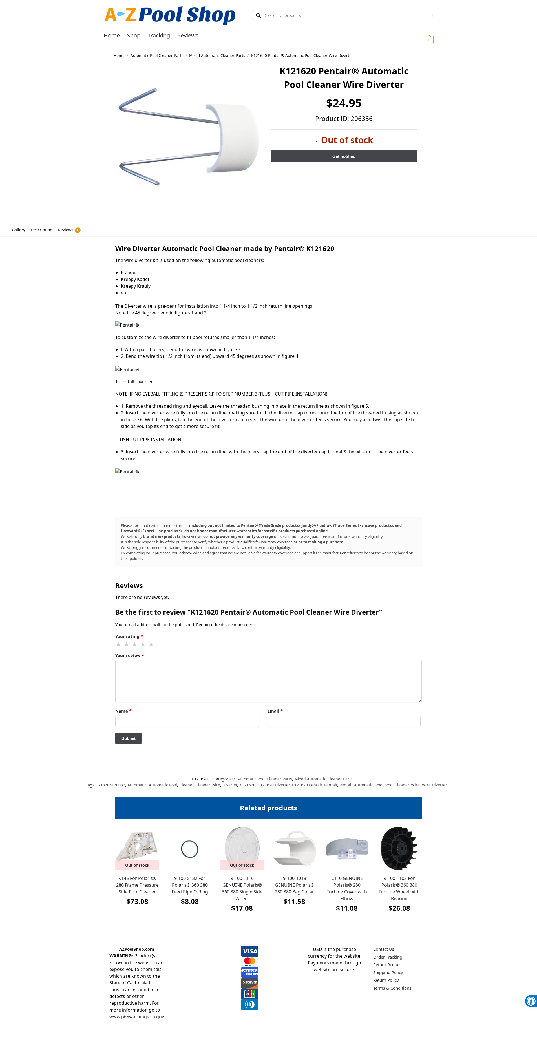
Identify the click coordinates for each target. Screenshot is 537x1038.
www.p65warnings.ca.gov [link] (136, 1016)
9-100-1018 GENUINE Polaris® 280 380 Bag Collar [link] (294, 885)
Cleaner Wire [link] (208, 785)
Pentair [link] (330, 785)
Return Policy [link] (386, 980)
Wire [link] (415, 785)
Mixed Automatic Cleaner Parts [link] (217, 55)
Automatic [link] (137, 785)
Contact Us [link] (383, 949)
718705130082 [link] (111, 785)
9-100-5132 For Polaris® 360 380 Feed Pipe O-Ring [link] (190, 885)
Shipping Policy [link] (388, 972)
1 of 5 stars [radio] (118, 644)
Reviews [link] (68, 229)
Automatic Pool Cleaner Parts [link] (157, 55)
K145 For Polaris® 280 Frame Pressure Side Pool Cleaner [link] (137, 885)
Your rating (129, 636)
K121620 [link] (247, 785)
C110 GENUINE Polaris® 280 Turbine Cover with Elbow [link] (347, 888)
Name (123, 711)
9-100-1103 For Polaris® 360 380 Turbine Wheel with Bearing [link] (399, 888)
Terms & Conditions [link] (392, 988)
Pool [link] (379, 785)
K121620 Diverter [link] (274, 785)
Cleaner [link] (186, 785)
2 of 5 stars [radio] (126, 644)
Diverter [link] (229, 785)
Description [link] (41, 229)
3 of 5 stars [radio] (135, 644)
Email (275, 711)
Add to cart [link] (190, 915)
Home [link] (119, 55)
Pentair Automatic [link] (356, 785)
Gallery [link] (18, 229)
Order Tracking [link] (387, 957)
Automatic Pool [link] (163, 785)
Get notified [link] (137, 915)
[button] (423, 39)
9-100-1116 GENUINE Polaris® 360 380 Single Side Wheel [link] (242, 888)
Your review (129, 655)
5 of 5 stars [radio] (151, 644)
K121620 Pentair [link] (307, 785)
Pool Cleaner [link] (397, 785)
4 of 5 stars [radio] (143, 644)
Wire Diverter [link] (434, 785)
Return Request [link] (388, 964)
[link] (531, 1001)
